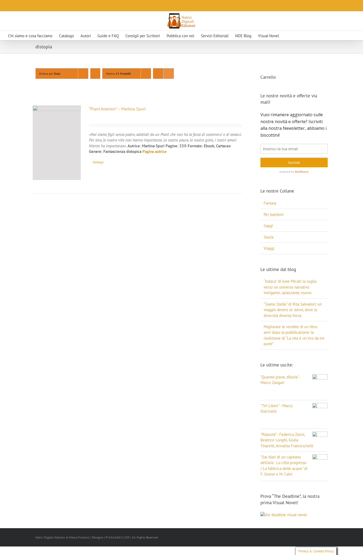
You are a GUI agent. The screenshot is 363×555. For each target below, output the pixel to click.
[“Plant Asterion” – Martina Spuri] (57, 143)
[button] (297, 35)
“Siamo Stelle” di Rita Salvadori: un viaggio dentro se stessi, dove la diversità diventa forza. (293, 310)
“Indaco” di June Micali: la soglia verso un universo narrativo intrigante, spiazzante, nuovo (290, 287)
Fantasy (270, 203)
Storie (269, 237)
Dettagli (98, 162)
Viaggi (269, 248)
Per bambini (274, 214)
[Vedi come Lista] (168, 73)
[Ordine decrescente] (95, 73)
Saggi (268, 225)
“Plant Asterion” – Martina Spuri (117, 108)
